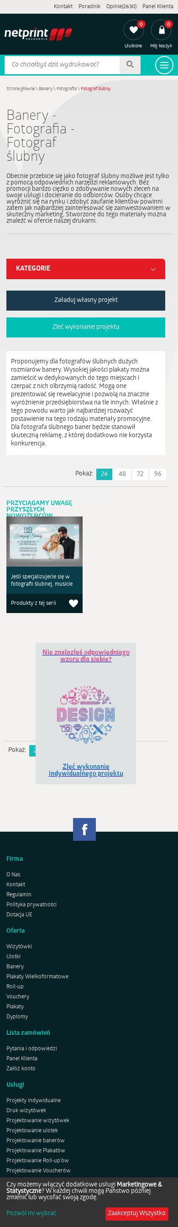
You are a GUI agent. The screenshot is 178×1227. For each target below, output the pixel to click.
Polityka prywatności (31, 905)
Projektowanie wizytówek (37, 1121)
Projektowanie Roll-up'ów (37, 1161)
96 (158, 474)
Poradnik (89, 7)
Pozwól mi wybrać (31, 1214)
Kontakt (63, 7)
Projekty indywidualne (33, 1101)
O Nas (13, 875)
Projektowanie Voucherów (38, 1171)
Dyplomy (17, 1017)
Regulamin (18, 895)
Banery (45, 89)
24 (104, 474)
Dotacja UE (19, 915)
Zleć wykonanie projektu (86, 327)
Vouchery (17, 997)
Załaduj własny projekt (86, 300)
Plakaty (15, 1007)
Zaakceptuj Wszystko (137, 1213)
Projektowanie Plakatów (35, 1151)
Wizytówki (19, 947)
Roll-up (15, 987)
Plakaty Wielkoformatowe (37, 977)
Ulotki (13, 957)
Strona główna (20, 89)
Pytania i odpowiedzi (31, 1049)
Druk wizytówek (26, 1111)
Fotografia (67, 89)
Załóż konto (21, 1069)
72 (140, 474)
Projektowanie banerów (35, 1141)
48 (122, 474)
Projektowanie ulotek (32, 1131)
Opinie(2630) (121, 7)
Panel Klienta (157, 7)
